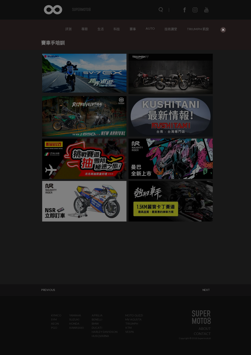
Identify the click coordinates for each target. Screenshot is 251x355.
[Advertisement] (125, 61)
